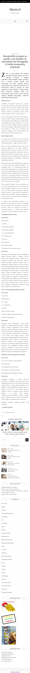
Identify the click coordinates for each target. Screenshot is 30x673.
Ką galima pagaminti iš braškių (9, 487)
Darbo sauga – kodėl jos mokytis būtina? (12, 470)
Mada (2, 526)
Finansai (3, 510)
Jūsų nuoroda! (6, 661)
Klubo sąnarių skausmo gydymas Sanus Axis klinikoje (13, 477)
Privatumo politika (15, 672)
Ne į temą (3, 549)
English (3, 506)
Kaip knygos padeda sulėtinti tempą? (13, 457)
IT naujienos (4, 516)
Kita (2, 520)
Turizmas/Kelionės (6, 582)
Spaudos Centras (10, 412)
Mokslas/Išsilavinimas (6, 539)
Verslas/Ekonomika (6, 585)
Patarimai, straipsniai (6, 652)
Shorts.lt (15, 9)
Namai (3, 546)
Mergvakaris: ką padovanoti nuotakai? (13, 451)
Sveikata (3, 569)
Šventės (3, 572)
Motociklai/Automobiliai (7, 543)
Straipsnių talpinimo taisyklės (13, 1)
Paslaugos (3, 553)
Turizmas (3, 579)
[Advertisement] (15, 36)
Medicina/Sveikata (6, 533)
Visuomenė (4, 589)
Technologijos (4, 576)
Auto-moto (4, 503)
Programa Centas (5, 655)
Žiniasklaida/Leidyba (6, 592)
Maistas (3, 530)
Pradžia (3, 1)
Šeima (3, 562)
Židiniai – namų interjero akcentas (9, 489)
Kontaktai (24, 1)
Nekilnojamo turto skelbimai (8, 657)
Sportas (3, 566)
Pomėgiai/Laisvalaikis (6, 559)
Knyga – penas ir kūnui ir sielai (9, 494)
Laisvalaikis (15, 53)
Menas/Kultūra (5, 536)
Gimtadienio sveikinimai (7, 654)
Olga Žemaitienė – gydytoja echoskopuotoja (13, 464)
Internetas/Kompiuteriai (7, 513)
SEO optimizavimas (6, 659)
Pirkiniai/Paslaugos (6, 556)
